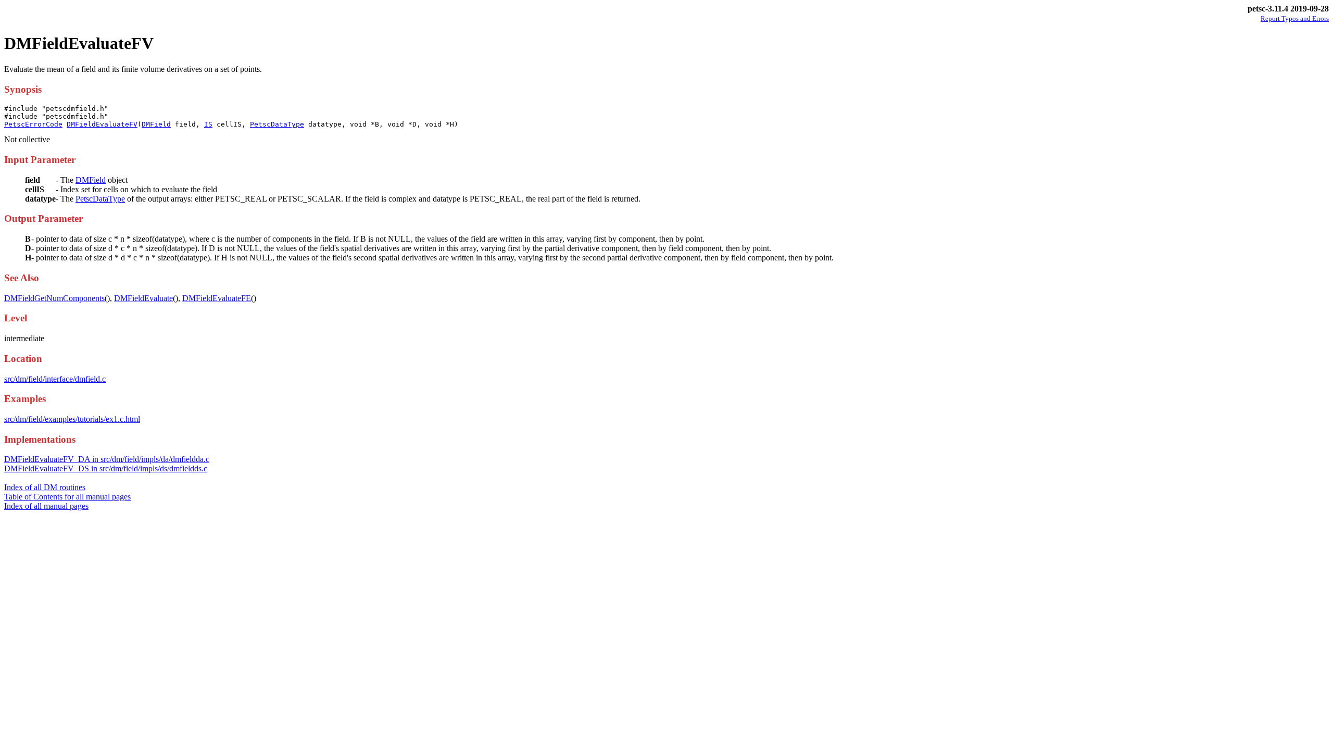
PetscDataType (277, 124)
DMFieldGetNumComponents (54, 298)
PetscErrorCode (33, 124)
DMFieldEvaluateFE (216, 298)
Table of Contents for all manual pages (67, 496)
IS (208, 124)
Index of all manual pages (46, 506)
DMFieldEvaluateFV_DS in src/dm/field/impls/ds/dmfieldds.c (105, 468)
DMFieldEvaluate (143, 298)
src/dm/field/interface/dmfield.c (55, 378)
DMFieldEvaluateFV (102, 124)
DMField (156, 124)
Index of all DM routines (44, 487)
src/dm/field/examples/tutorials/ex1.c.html (72, 419)
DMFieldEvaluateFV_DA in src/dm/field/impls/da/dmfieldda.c (106, 459)
